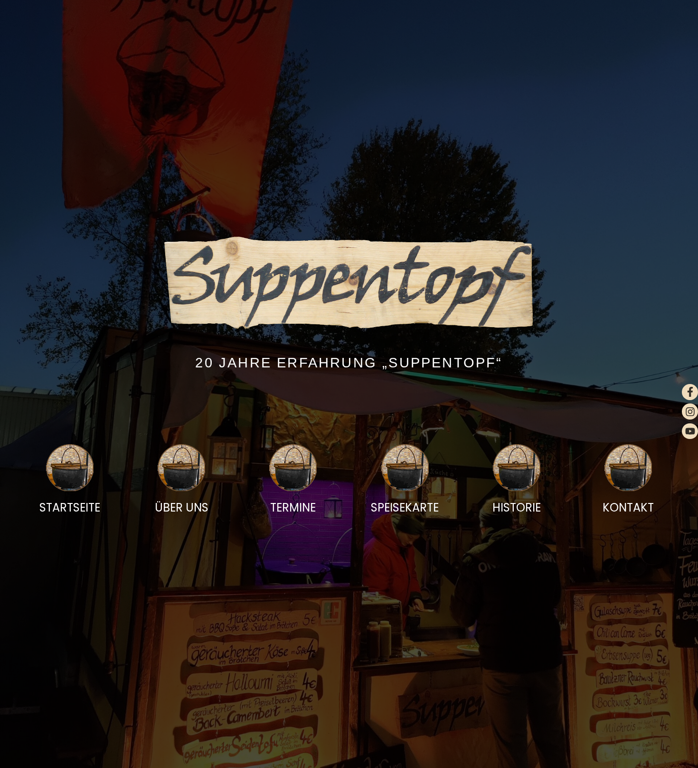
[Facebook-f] (690, 392)
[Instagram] (690, 411)
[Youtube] (690, 431)
